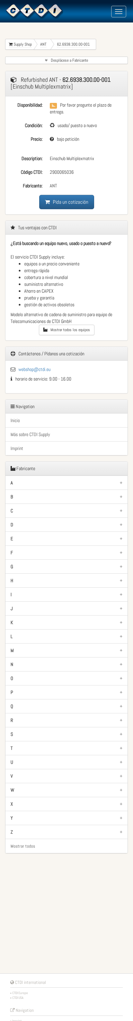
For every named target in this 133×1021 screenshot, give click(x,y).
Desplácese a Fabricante (68, 60)
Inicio (15, 420)
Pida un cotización (69, 202)
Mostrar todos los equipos (68, 329)
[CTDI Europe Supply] (34, 10)
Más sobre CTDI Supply (30, 434)
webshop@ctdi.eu (34, 369)
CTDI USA (18, 997)
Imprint (17, 448)
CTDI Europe (20, 993)
